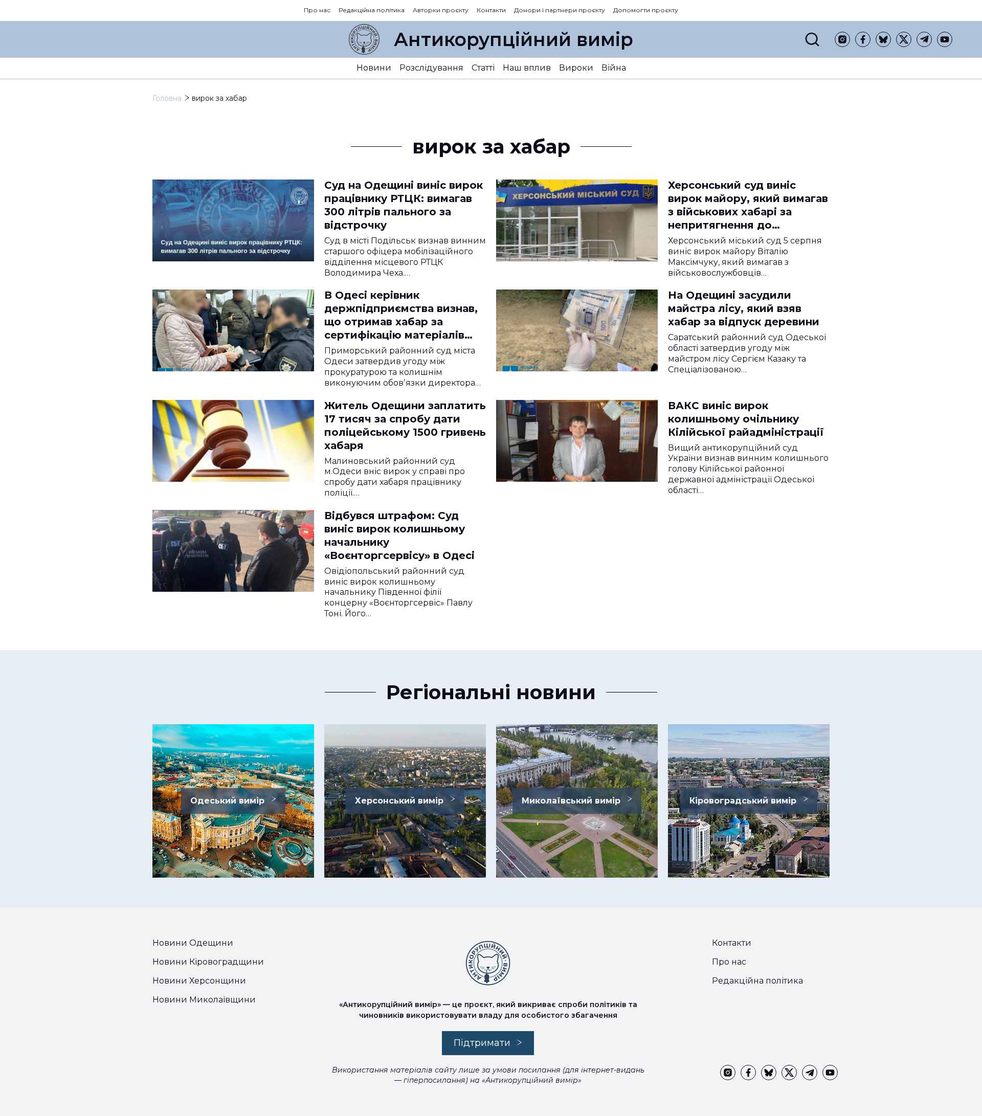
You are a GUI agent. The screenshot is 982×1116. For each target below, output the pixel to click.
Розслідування (431, 68)
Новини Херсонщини (199, 981)
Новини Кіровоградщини (208, 962)
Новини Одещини (192, 943)
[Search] (812, 39)
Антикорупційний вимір (513, 39)
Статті (483, 68)
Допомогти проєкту (645, 10)
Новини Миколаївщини (204, 1000)
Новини (373, 68)
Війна (613, 68)
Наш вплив (527, 68)
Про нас (317, 10)
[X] (903, 39)
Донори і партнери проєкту (559, 10)
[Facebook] (863, 39)
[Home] (364, 39)
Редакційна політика (372, 10)
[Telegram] (924, 39)
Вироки (576, 68)
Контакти (491, 10)
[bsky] (883, 39)
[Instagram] (842, 39)
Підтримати (482, 1042)
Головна (167, 98)
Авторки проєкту (440, 10)
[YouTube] (944, 39)
